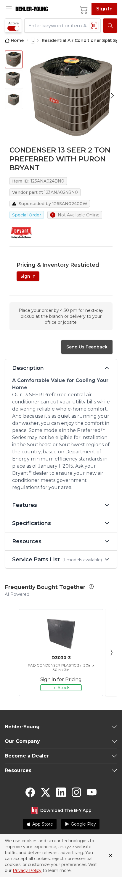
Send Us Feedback (86, 347)
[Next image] (112, 96)
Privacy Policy (27, 870)
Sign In (104, 9)
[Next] (111, 652)
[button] (91, 586)
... (32, 40)
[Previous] (11, 652)
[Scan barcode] (94, 25)
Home (17, 40)
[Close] (110, 855)
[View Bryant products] (21, 232)
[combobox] (62, 25)
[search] (110, 25)
